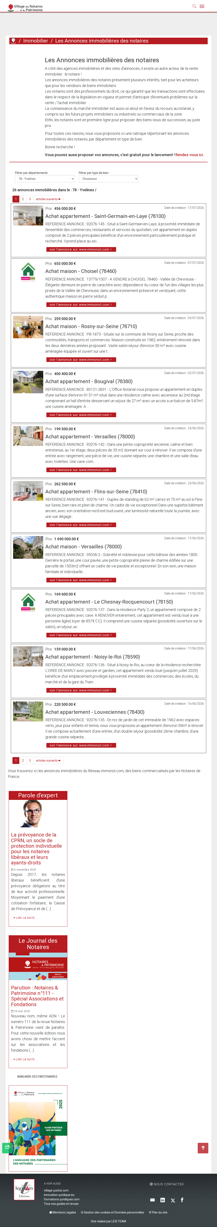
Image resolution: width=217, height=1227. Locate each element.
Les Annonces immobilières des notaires (101, 41)
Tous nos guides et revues (61, 1203)
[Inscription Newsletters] (152, 1200)
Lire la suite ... (26, 917)
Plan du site (159, 1212)
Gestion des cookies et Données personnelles (113, 1212)
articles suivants (47, 199)
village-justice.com (56, 1190)
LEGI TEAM (118, 1221)
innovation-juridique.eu (59, 1195)
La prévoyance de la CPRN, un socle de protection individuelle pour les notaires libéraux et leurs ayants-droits (36, 849)
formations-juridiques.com (61, 1199)
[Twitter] (172, 1200)
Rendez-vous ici (189, 155)
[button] (194, 7)
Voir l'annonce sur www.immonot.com (79, 249)
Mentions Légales (64, 1212)
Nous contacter (168, 1184)
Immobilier (35, 41)
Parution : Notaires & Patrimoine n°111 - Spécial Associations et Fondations (37, 996)
